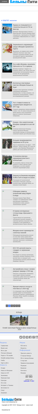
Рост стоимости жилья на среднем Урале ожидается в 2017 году (22, 105)
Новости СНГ (5, 373)
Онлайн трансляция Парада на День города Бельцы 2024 (19, 328)
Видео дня (4, 348)
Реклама (23, 373)
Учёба (3, 360)
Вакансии (23, 368)
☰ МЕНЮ (4, 1)
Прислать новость (26, 353)
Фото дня (4, 350)
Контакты (24, 370)
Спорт (3, 390)
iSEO (32, 381)
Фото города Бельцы (27, 358)
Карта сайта (4, 363)
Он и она (3, 383)
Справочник (4, 345)
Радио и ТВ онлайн (7, 355)
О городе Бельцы (26, 355)
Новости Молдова (6, 370)
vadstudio (27, 381)
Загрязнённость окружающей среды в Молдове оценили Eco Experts (23, 47)
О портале (24, 360)
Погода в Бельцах (6, 353)
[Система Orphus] (29, 378)
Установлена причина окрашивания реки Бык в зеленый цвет (21, 158)
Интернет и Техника (7, 385)
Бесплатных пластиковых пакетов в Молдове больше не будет (23, 85)
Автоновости (5, 388)
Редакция (23, 365)
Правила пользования (27, 363)
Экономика (4, 375)
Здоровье (4, 393)
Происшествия (5, 378)
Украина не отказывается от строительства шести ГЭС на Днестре (22, 27)
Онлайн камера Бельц (7, 358)
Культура (3, 380)
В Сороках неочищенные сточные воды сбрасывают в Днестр (22, 213)
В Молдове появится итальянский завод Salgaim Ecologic (22, 193)
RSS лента (24, 345)
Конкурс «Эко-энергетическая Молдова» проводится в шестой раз (23, 124)
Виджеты (23, 348)
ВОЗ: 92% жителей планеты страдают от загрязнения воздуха (22, 250)
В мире (3, 368)
